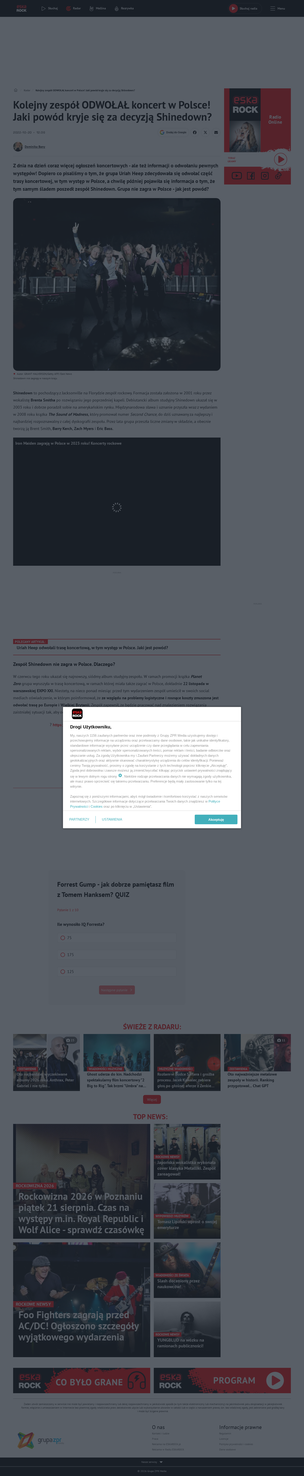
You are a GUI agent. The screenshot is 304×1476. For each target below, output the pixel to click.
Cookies (97, 806)
